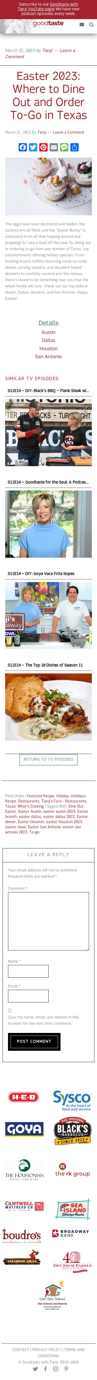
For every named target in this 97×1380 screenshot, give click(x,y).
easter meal (15, 827)
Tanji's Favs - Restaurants (63, 801)
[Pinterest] (66, 1370)
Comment (18, 889)
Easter (10, 812)
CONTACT (20, 1350)
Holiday (62, 796)
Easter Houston (31, 822)
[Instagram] (55, 1370)
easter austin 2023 (59, 812)
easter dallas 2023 (59, 817)
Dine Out (76, 807)
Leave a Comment (68, 133)
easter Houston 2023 (64, 822)
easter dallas (30, 817)
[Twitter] (35, 1370)
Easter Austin (29, 812)
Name (14, 962)
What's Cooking (31, 807)
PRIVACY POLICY (46, 1350)
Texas (10, 807)
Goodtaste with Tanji (34, 25)
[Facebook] (23, 148)
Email (14, 986)
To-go (34, 832)
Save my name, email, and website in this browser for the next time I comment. (43, 1021)
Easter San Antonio (44, 827)
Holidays (78, 796)
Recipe (10, 801)
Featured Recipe (40, 796)
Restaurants (28, 801)
